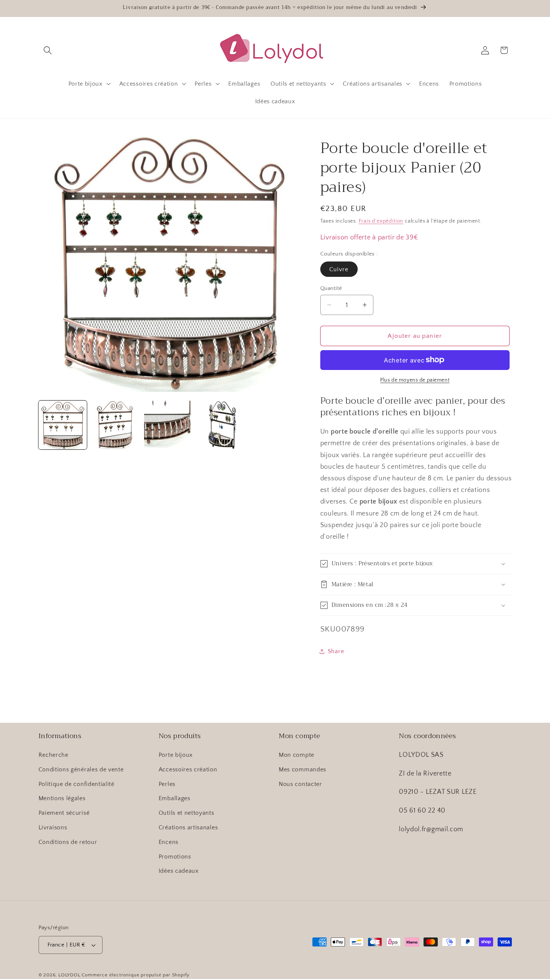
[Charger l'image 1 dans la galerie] (63, 425)
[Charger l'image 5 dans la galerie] (221, 425)
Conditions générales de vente (81, 769)
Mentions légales (62, 798)
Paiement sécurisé (64, 813)
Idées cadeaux (179, 871)
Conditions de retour (68, 842)
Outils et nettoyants (186, 813)
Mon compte (296, 755)
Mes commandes (302, 769)
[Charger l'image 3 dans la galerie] (168, 425)
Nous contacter (300, 784)
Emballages (174, 798)
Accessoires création (188, 769)
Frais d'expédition (381, 221)
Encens (168, 842)
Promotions (175, 856)
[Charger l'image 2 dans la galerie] (115, 425)
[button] (48, 50)
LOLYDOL (69, 975)
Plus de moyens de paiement (414, 380)
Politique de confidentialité (76, 784)
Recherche (53, 755)
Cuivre (339, 269)
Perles (167, 784)
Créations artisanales (188, 827)
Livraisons (53, 827)
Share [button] (336, 651)
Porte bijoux (176, 755)
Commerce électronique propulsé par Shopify (136, 975)
